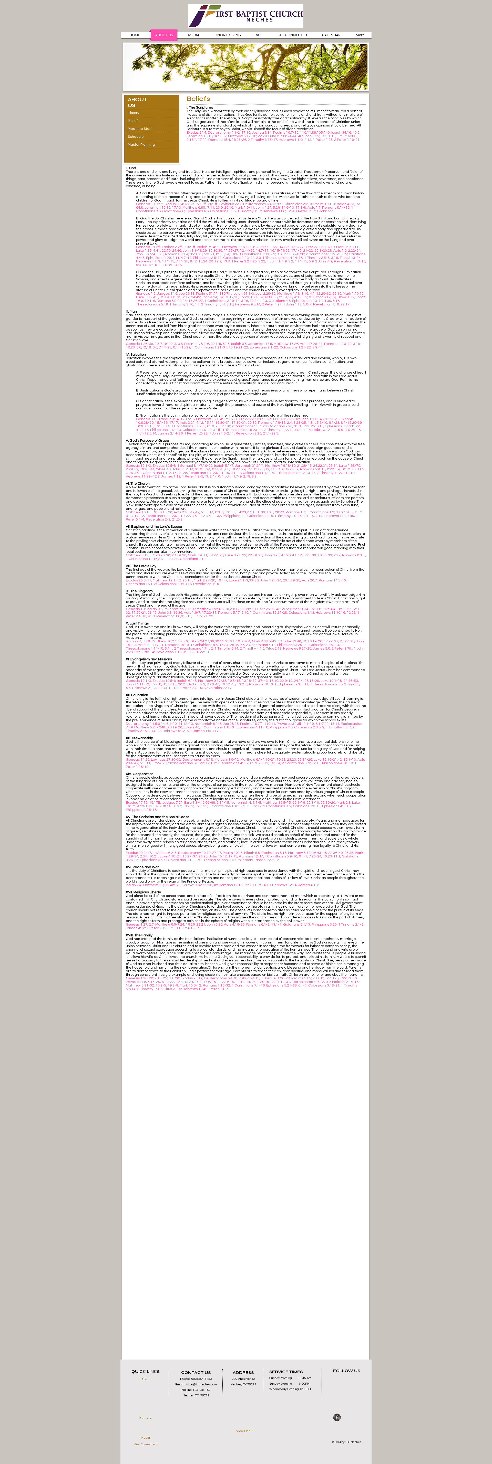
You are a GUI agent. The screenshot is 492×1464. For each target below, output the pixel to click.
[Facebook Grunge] (337, 1417)
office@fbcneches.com (201, 1384)
